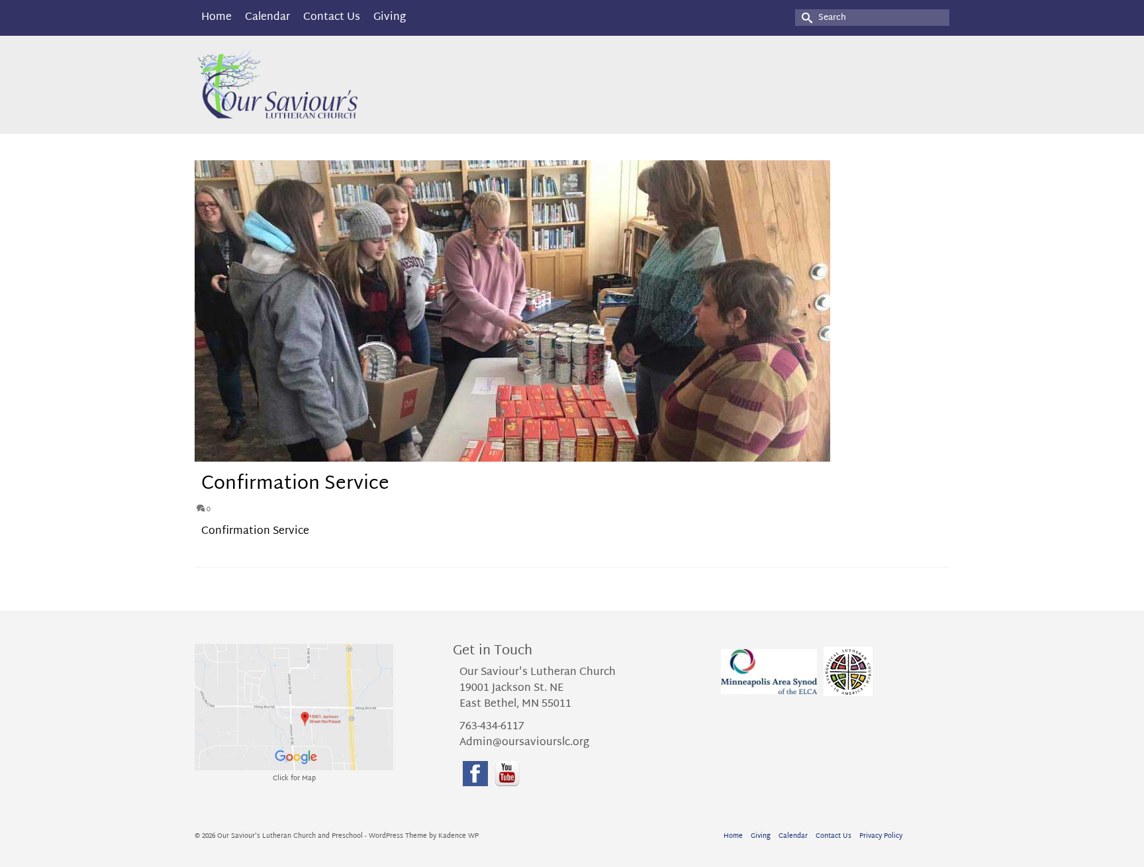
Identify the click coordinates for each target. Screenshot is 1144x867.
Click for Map (294, 778)
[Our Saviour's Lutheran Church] (314, 85)
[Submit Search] (805, 17)
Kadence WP (458, 836)
